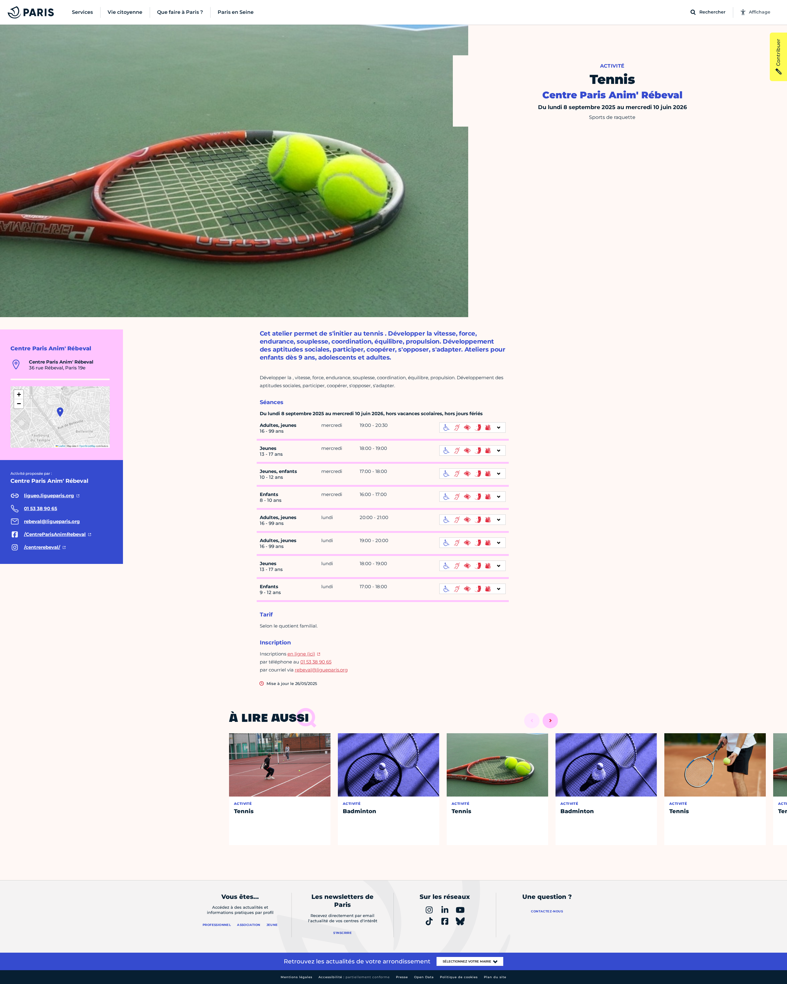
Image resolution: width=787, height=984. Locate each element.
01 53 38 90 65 (315, 662)
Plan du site (495, 977)
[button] (60, 412)
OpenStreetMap (87, 445)
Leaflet (61, 445)
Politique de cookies (459, 977)
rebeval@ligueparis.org (321, 670)
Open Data (424, 977)
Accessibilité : (354, 977)
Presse (402, 977)
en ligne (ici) (301, 654)
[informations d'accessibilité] (472, 427)
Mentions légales (296, 977)
